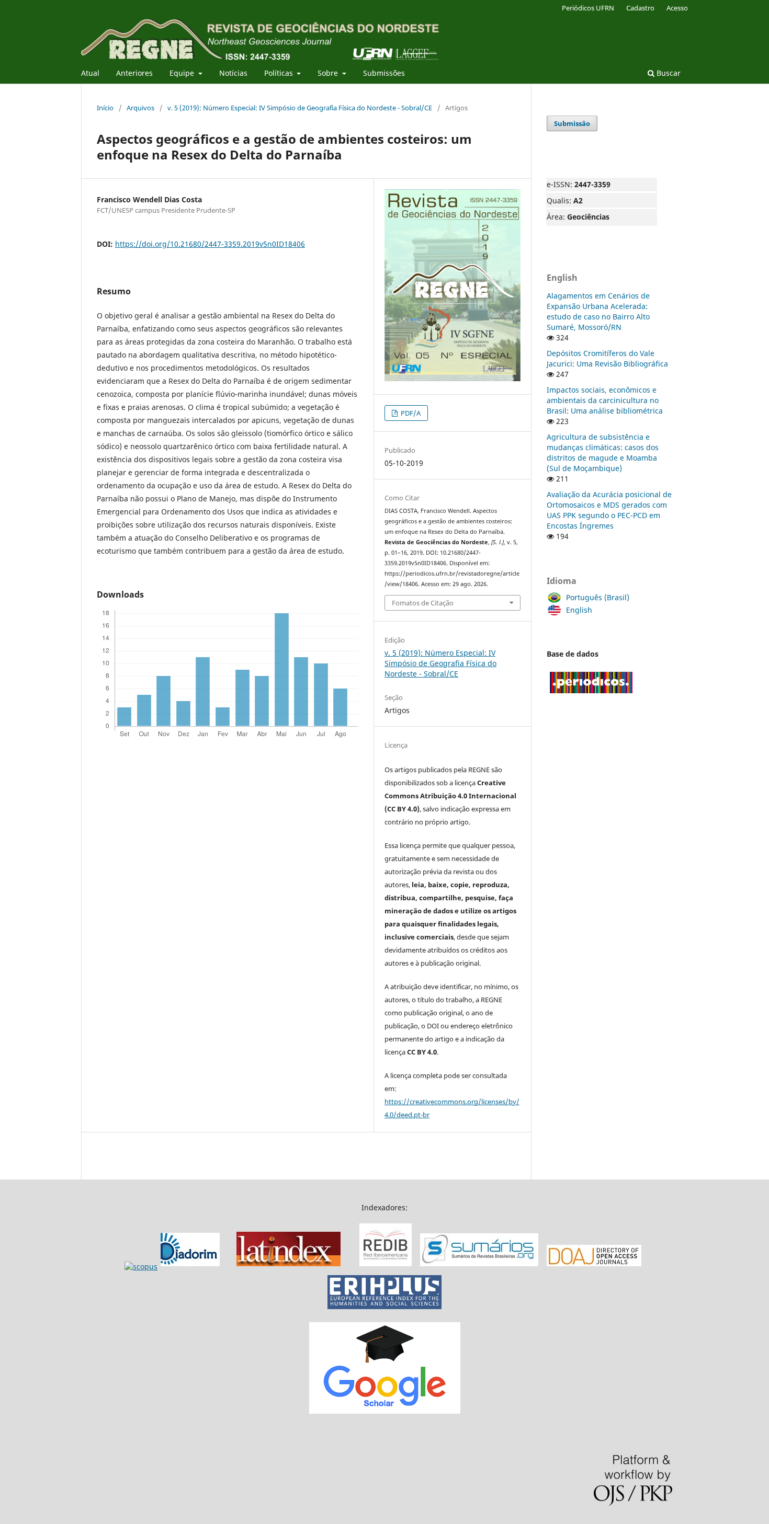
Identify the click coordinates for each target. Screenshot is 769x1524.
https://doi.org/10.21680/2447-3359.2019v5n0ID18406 (210, 244)
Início (105, 107)
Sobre (329, 73)
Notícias (233, 73)
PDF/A (410, 413)
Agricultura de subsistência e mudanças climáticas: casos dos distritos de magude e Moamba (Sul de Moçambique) (603, 452)
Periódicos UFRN (588, 8)
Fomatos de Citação (423, 603)
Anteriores (134, 73)
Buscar (667, 73)
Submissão (572, 123)
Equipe (182, 73)
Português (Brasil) (597, 597)
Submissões (384, 73)
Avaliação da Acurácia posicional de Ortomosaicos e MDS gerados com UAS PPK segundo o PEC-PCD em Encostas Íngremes (609, 510)
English (579, 610)
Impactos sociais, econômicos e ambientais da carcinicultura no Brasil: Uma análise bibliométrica (605, 400)
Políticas (279, 73)
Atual (90, 73)
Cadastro (640, 8)
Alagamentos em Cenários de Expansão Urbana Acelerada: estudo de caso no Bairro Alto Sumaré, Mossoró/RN (598, 311)
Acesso (677, 8)
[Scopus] (174, 1266)
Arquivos (140, 107)
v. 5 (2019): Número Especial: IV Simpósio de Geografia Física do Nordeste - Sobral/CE (299, 107)
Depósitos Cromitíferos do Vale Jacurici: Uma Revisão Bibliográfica (607, 358)
